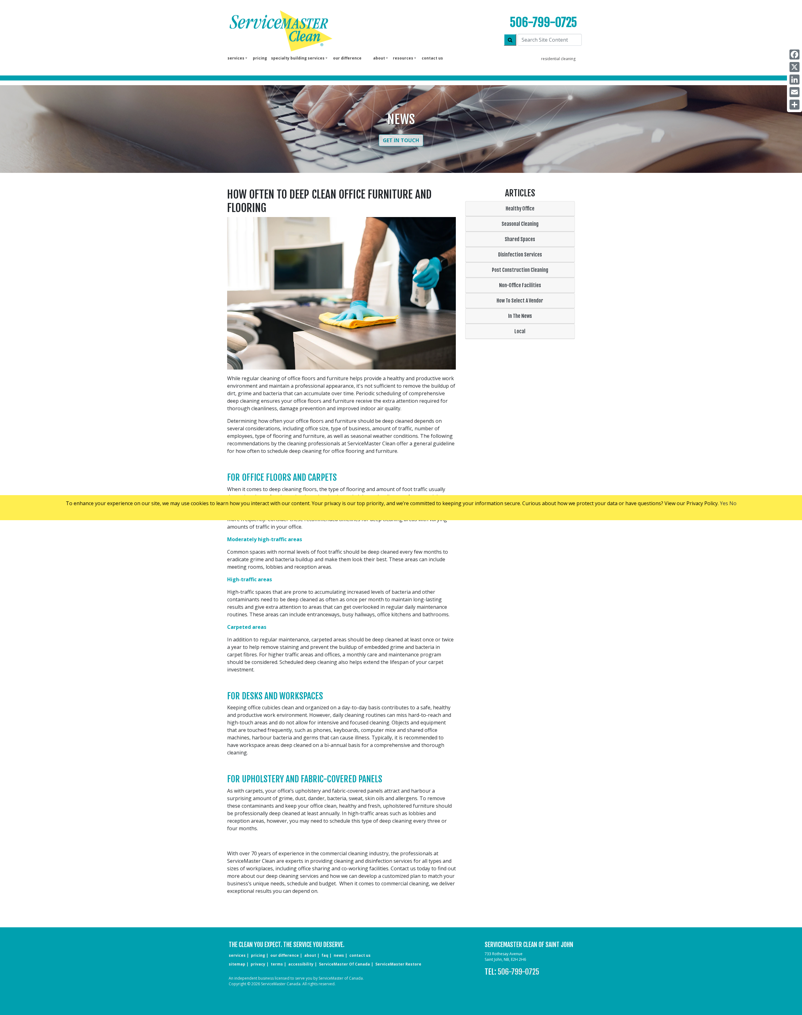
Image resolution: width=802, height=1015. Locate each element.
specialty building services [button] (298, 58)
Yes (724, 503)
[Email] (794, 92)
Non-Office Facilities (520, 285)
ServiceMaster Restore (398, 964)
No (733, 503)
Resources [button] (403, 58)
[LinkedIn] (794, 79)
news (339, 955)
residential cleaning (558, 58)
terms (277, 964)
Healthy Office (520, 208)
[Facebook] (794, 54)
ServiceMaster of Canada (344, 964)
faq (324, 955)
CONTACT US (360, 955)
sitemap (237, 964)
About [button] (379, 58)
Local (519, 331)
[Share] (794, 104)
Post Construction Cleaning (520, 270)
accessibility (301, 964)
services (237, 955)
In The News (520, 316)
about (310, 955)
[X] (794, 67)
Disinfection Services (520, 254)
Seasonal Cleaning (520, 224)
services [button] (235, 58)
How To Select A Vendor (520, 301)
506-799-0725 (543, 22)
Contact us (432, 58)
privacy (258, 964)
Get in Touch (401, 140)
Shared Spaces (520, 239)
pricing (260, 58)
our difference (347, 58)
